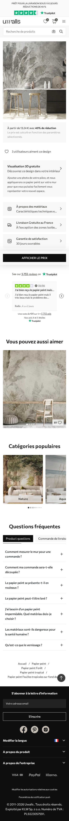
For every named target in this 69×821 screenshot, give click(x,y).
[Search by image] (54, 31)
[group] (23, 479)
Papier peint (39, 663)
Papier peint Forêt (32, 668)
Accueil (22, 663)
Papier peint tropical (32, 672)
